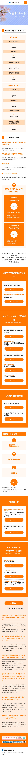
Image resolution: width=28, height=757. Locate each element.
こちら (6, 650)
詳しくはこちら (14, 289)
